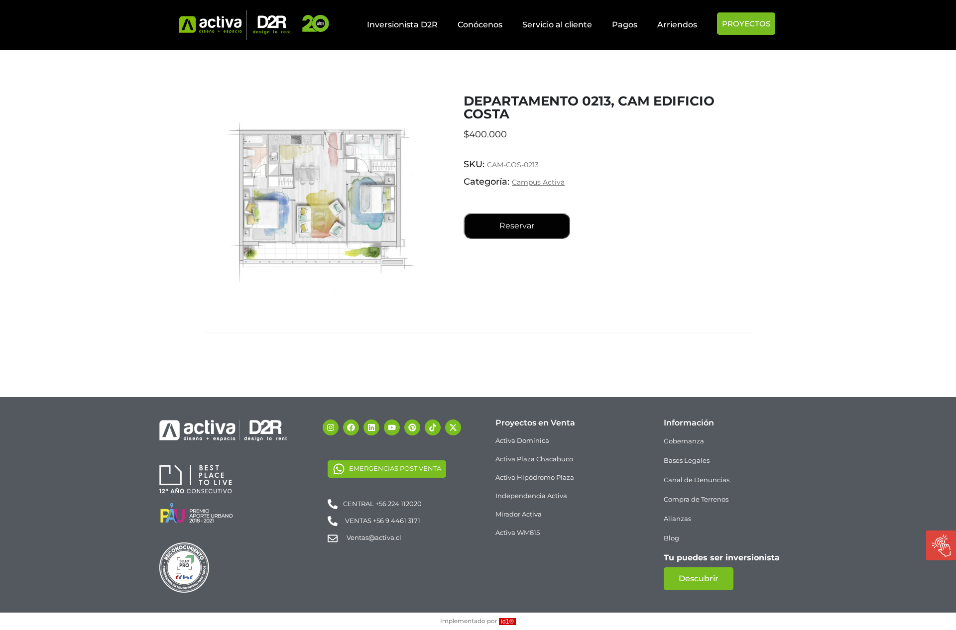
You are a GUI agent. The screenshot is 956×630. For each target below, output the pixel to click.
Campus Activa (538, 182)
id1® (507, 621)
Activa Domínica (522, 440)
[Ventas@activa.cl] (333, 537)
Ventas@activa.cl (374, 537)
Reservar (516, 225)
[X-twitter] (453, 427)
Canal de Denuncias (696, 480)
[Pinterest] (412, 427)
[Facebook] (351, 427)
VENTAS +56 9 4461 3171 (382, 521)
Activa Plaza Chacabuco (534, 459)
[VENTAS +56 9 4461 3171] (333, 520)
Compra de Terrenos (696, 499)
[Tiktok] (433, 427)
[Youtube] (392, 427)
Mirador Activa (518, 514)
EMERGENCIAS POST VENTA (395, 468)
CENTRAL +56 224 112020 (382, 504)
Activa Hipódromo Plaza (534, 477)
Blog (671, 538)
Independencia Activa (531, 496)
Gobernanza (684, 441)
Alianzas (677, 519)
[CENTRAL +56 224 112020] (333, 503)
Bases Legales (687, 460)
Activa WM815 (517, 532)
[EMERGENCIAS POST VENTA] (339, 468)
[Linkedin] (371, 427)
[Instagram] (331, 427)
